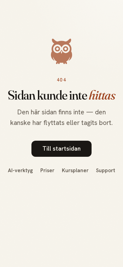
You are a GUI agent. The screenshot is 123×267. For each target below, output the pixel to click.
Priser (47, 170)
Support (105, 170)
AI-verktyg (20, 170)
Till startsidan (61, 148)
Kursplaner (75, 170)
